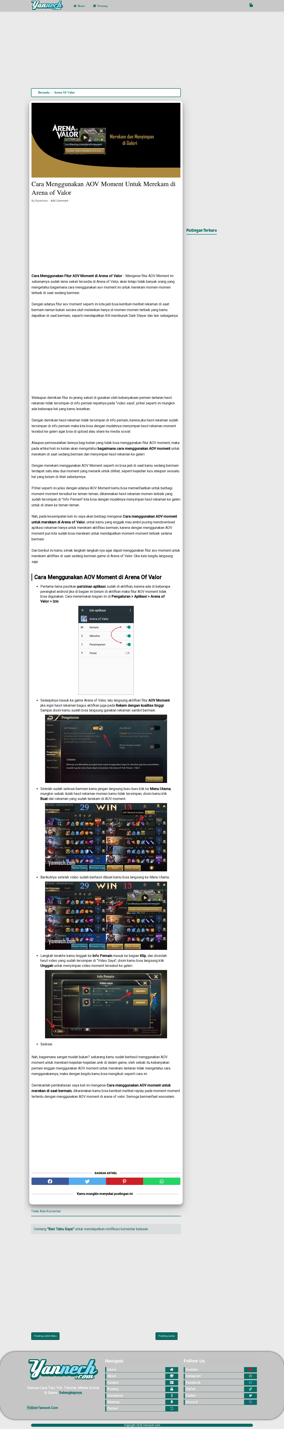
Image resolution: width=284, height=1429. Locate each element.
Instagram (193, 1376)
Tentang (102, 6)
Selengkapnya (70, 1393)
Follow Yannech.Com (43, 1408)
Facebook (193, 1382)
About (111, 1376)
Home (81, 6)
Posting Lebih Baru (45, 1336)
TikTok (190, 1389)
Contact (112, 1382)
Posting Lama (166, 1336)
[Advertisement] (142, 51)
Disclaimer (115, 1395)
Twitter (191, 1395)
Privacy (112, 1389)
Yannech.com (151, 1425)
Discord (192, 1402)
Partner (112, 1408)
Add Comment (59, 200)
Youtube (192, 1369)
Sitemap (113, 1402)
